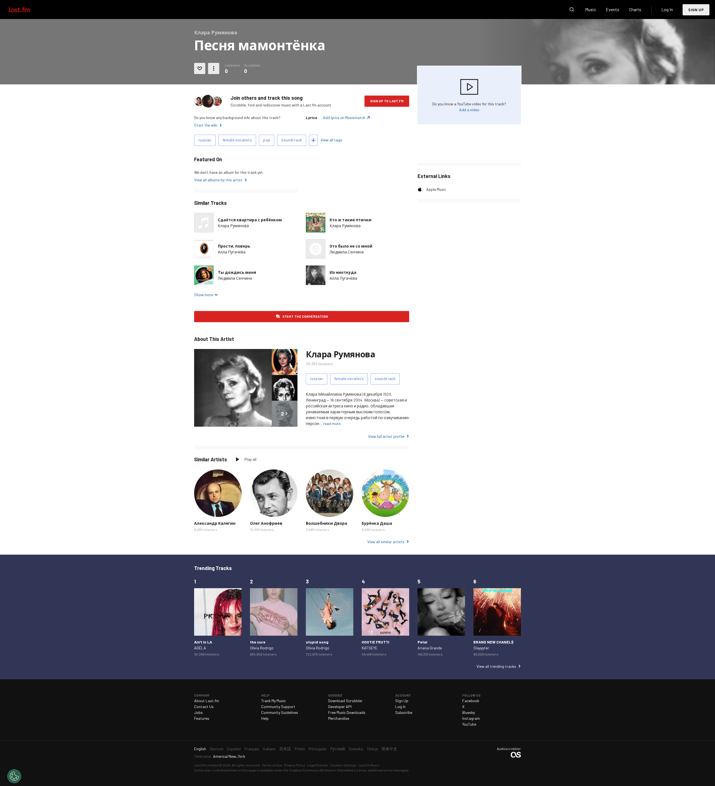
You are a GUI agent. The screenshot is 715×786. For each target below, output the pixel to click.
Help (265, 718)
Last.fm (25, 9)
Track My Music (273, 700)
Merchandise (338, 718)
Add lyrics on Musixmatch (344, 117)
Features (201, 718)
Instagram (471, 718)
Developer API (340, 706)
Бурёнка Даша (377, 523)
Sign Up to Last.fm (387, 101)
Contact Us (204, 706)
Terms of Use (272, 765)
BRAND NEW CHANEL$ (493, 642)
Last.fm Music (369, 765)
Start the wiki (205, 125)
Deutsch (216, 748)
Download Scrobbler (345, 700)
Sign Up (696, 9)
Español (234, 748)
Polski (300, 748)
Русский (337, 748)
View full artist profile (386, 436)
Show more (203, 294)
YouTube (469, 724)
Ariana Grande (430, 647)
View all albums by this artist (218, 179)
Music (590, 9)
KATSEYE (369, 647)
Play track (203, 248)
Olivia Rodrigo (261, 647)
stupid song (317, 642)
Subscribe (403, 712)
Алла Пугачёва (232, 252)
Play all (250, 459)
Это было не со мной (351, 246)
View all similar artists (385, 541)
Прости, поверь (234, 246)
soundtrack (291, 139)
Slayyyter (481, 647)
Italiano (269, 748)
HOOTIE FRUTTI (375, 642)
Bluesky (468, 712)
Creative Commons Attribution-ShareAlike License (327, 770)
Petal (422, 642)
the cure (257, 642)
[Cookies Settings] (14, 776)
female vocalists (237, 139)
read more (331, 423)
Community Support (278, 706)
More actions (213, 68)
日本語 (285, 748)
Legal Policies (317, 765)
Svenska (356, 748)
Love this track (199, 68)
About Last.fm (206, 700)
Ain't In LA (203, 642)
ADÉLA (200, 647)
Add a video (469, 109)
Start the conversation (305, 316)
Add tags (313, 140)
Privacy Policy (294, 765)
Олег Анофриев (266, 523)
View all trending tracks (496, 666)
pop (266, 139)
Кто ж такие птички (350, 219)
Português (317, 748)
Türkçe (372, 748)
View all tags (331, 139)
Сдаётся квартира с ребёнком (250, 219)
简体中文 (389, 748)
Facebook (470, 700)
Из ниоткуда (343, 272)
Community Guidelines (279, 712)
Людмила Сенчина (347, 252)
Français (251, 748)
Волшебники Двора (326, 523)
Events (612, 9)
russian (204, 139)
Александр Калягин (214, 523)
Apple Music (436, 189)
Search (571, 9)
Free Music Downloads (346, 712)
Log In (667, 9)
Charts (635, 9)
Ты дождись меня (237, 272)
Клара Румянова (233, 225)
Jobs (198, 712)
